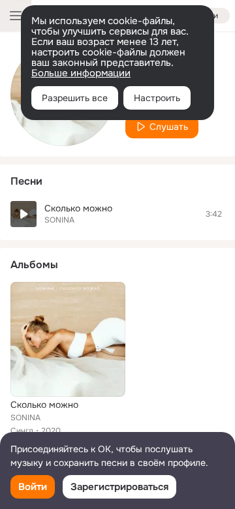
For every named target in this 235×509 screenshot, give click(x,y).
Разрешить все (75, 98)
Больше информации (81, 73)
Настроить (157, 98)
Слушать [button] (168, 126)
